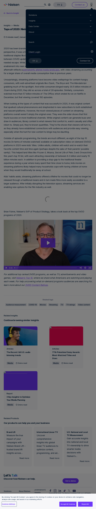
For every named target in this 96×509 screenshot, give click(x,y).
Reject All (85, 504)
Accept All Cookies (68, 504)
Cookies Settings (8, 504)
